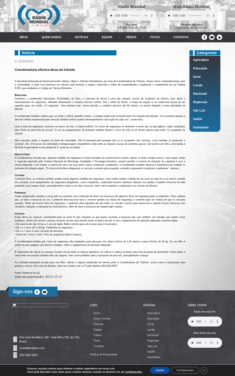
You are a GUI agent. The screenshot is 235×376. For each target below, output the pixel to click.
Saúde (197, 119)
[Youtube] (212, 37)
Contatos (181, 37)
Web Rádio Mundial (191, 6)
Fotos (155, 37)
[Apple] (219, 37)
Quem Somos (51, 37)
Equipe (107, 37)
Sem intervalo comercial (191, 26)
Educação (200, 68)
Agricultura (201, 59)
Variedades (201, 127)
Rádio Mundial (131, 6)
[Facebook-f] (204, 37)
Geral (196, 76)
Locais (198, 85)
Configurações (185, 370)
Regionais (200, 102)
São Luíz (199, 110)
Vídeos (131, 37)
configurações (133, 372)
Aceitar (160, 370)
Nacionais (200, 93)
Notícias (81, 37)
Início (23, 37)
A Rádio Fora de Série (131, 26)
